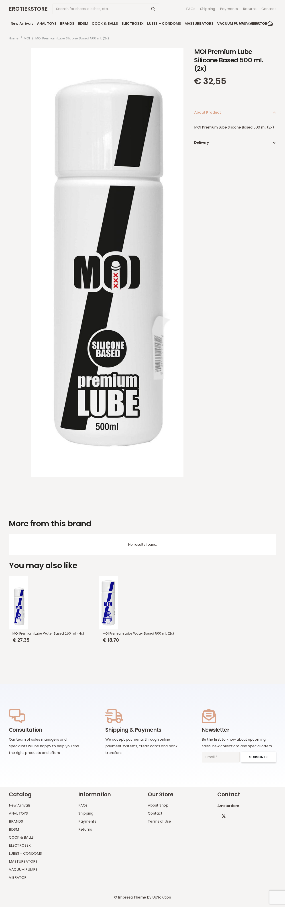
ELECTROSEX (20, 845)
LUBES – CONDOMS (25, 853)
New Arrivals (20, 805)
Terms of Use (159, 821)
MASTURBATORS (23, 861)
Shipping (207, 8)
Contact (268, 8)
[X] (224, 816)
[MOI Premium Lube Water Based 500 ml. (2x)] (142, 602)
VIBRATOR (17, 877)
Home (13, 38)
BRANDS (16, 821)
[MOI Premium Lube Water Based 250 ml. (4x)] (52, 602)
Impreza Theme (132, 897)
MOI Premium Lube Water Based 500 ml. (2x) (138, 633)
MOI (27, 38)
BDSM (14, 829)
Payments (229, 8)
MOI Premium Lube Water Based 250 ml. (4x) (48, 633)
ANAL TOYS (18, 813)
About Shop (158, 805)
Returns (249, 8)
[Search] (153, 9)
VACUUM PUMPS (23, 869)
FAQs (190, 8)
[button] (270, 23)
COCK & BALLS (21, 837)
